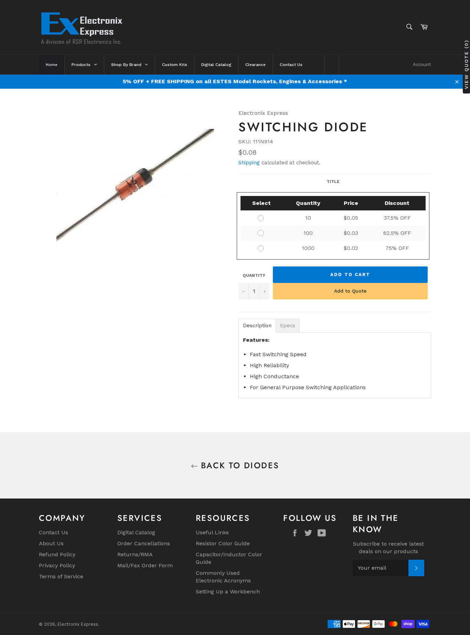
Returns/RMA (135, 554)
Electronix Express (77, 624)
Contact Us (53, 532)
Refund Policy (57, 554)
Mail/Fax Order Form (145, 565)
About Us (51, 543)
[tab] (257, 326)
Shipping (249, 163)
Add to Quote (350, 291)
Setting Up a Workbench (228, 591)
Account (422, 64)
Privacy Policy (57, 565)
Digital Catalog (136, 532)
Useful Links (212, 532)
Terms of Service (61, 576)
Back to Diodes (238, 465)
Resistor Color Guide (223, 543)
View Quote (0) (466, 64)
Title (333, 181)
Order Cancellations (143, 543)
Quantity (254, 275)
